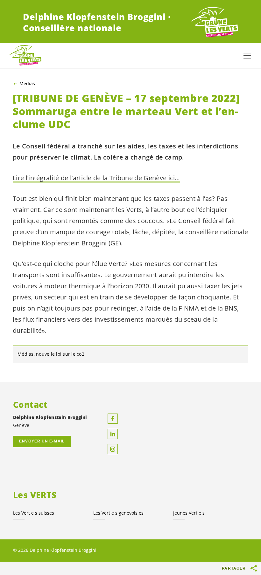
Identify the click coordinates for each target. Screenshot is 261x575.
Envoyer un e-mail (42, 441)
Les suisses (33, 513)
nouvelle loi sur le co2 (60, 354)
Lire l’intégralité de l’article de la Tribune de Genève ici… (96, 178)
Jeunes (189, 513)
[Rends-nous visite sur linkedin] (113, 434)
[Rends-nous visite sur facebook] (113, 419)
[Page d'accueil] (214, 22)
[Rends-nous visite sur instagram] (113, 449)
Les (118, 513)
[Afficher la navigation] (247, 55)
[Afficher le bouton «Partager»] (254, 568)
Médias (27, 83)
